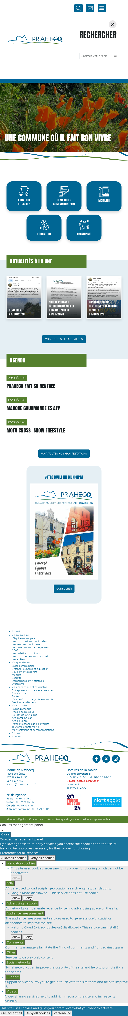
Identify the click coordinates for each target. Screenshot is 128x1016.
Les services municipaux (26, 644)
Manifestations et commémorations (33, 729)
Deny (28, 898)
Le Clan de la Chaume (24, 714)
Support (13, 977)
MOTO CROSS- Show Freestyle (35, 430)
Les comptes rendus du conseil (30, 656)
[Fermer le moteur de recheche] (112, 24)
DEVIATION (15, 310)
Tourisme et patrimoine (25, 726)
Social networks (18, 962)
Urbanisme (84, 234)
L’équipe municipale (23, 638)
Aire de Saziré (20, 720)
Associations (19, 693)
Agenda (16, 736)
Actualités (17, 733)
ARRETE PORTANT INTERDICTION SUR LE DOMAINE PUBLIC (61, 306)
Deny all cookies (42, 858)
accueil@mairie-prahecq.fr (21, 784)
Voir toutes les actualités (64, 339)
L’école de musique (23, 711)
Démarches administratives (64, 202)
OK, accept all (11, 1013)
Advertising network (22, 903)
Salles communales (23, 665)
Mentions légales (16, 819)
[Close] (1, 830)
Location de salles (24, 202)
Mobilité (104, 200)
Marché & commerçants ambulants (32, 699)
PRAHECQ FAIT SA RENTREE (30, 386)
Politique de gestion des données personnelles (82, 819)
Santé (15, 696)
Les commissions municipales (29, 641)
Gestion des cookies (40, 819)
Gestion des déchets (24, 702)
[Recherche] (115, 56)
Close (5, 834)
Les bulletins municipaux (26, 653)
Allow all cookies (13, 858)
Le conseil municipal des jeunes (30, 647)
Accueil (16, 631)
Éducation (44, 234)
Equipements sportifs (24, 671)
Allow (16, 878)
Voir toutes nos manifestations (64, 453)
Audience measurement (25, 913)
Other (11, 952)
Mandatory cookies (21, 863)
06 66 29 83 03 (40, 809)
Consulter (64, 588)
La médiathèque (21, 708)
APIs (10, 883)
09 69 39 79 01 (23, 798)
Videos (12, 991)
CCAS (15, 650)
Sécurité (17, 677)
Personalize (62, 1013)
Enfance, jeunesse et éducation (30, 668)
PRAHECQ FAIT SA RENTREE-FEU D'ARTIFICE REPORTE (103, 306)
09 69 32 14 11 (25, 805)
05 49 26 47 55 (14, 780)
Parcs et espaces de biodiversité (30, 723)
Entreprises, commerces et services (33, 690)
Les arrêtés (18, 659)
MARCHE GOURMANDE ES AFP (33, 408)
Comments (15, 942)
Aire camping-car (22, 717)
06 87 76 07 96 (25, 802)
